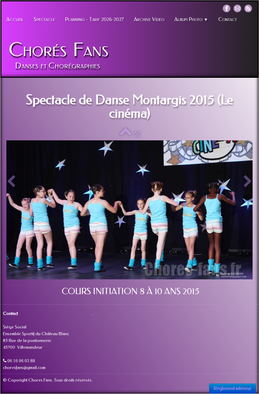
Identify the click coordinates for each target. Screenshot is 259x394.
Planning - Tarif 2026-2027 (94, 19)
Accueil (15, 19)
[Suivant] (248, 181)
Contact (227, 19)
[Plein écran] (137, 134)
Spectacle (44, 19)
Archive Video (149, 19)
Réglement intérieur (232, 388)
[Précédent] (11, 181)
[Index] (125, 134)
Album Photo (191, 19)
